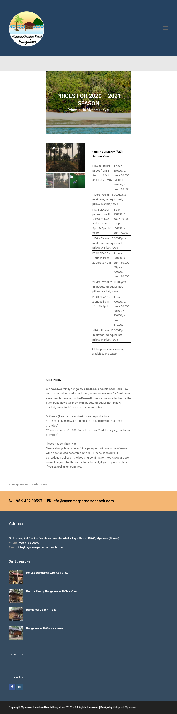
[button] (165, 28)
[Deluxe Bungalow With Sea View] (16, 577)
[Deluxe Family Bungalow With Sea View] (16, 596)
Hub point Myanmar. (125, 707)
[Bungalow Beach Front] (16, 614)
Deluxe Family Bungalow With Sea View (51, 591)
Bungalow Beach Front (41, 609)
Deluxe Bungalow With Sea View (47, 572)
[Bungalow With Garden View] (16, 633)
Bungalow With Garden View (29, 484)
